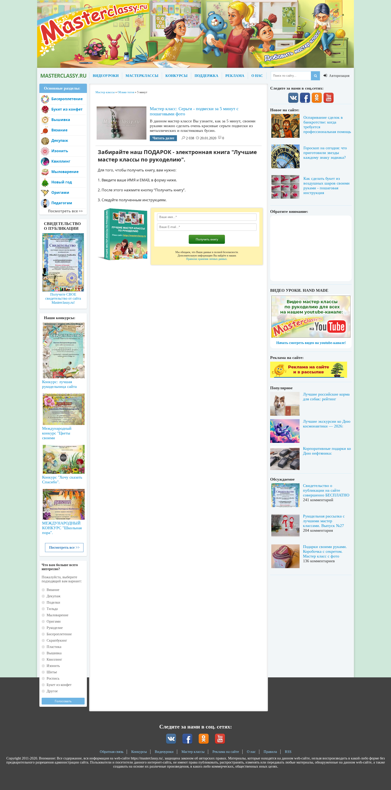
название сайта (63, 76)
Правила (270, 752)
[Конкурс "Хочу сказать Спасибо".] (63, 458)
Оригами (60, 192)
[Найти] (315, 75)
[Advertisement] (310, 248)
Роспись (53, 678)
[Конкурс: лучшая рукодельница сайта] (63, 336)
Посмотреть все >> (64, 547)
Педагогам (61, 202)
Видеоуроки (164, 752)
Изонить (59, 150)
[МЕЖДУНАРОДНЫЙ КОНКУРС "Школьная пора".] (63, 502)
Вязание (59, 130)
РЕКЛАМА (234, 76)
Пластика (54, 647)
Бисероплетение (67, 98)
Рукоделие (55, 628)
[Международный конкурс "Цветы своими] (63, 407)
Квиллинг (60, 161)
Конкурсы (139, 752)
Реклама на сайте (225, 752)
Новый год (61, 182)
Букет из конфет (67, 109)
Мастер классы (193, 752)
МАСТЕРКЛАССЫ (142, 76)
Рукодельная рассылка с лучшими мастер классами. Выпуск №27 (324, 521)
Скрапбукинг (57, 640)
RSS (288, 752)
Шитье (52, 672)
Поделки (53, 602)
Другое (52, 691)
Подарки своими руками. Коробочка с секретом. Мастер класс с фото (325, 551)
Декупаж (59, 140)
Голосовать (63, 701)
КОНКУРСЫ (176, 76)
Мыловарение (65, 171)
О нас (251, 752)
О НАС (257, 76)
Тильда (52, 609)
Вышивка (60, 119)
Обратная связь (111, 752)
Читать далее (163, 138)
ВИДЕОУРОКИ (106, 76)
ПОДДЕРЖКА (206, 76)
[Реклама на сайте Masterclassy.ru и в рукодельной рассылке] (308, 376)
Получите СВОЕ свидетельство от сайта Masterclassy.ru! (63, 298)
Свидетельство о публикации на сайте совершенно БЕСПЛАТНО (326, 490)
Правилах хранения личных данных (206, 259)
